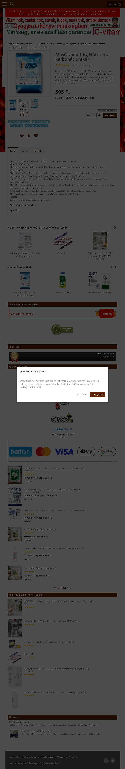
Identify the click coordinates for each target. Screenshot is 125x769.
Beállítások (81, 394)
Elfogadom (99, 394)
